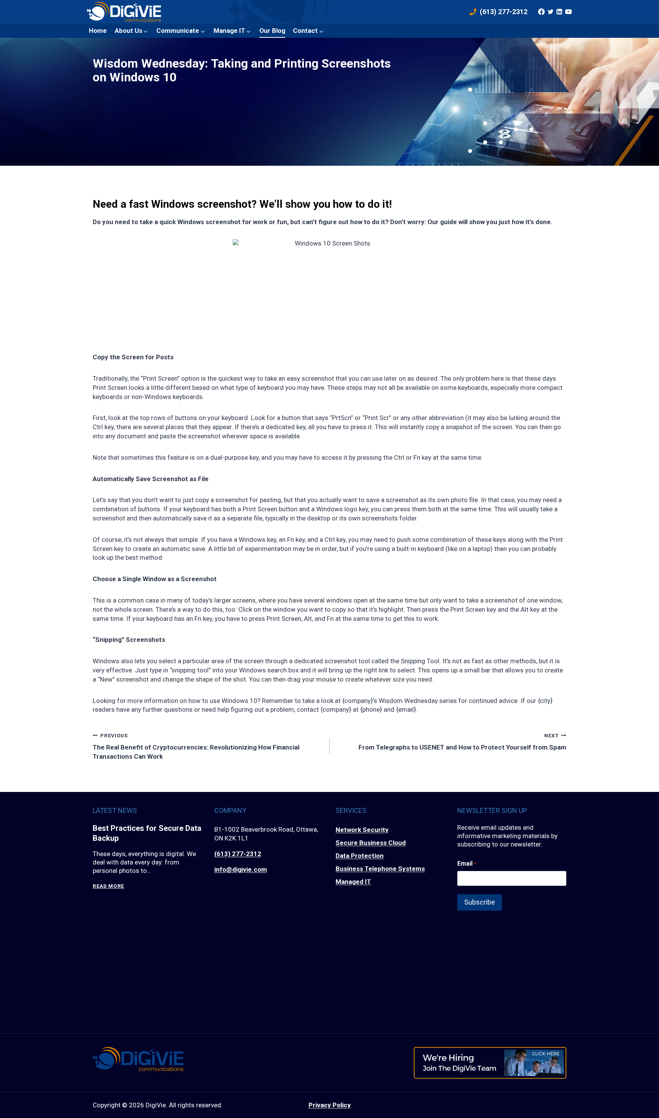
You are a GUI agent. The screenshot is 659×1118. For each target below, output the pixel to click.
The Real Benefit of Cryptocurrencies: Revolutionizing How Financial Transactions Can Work (196, 746)
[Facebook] (541, 12)
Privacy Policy (330, 1105)
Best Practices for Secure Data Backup (147, 833)
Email (466, 863)
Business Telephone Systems (380, 868)
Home (98, 30)
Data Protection (360, 856)
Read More (108, 886)
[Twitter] (550, 12)
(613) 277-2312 (237, 854)
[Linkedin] (559, 12)
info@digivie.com (240, 869)
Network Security (362, 830)
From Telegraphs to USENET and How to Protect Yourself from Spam (462, 741)
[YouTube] (568, 12)
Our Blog (272, 30)
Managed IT (353, 881)
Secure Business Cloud (371, 843)
